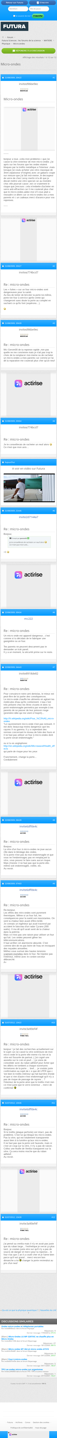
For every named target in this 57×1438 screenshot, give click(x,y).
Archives (18, 1422)
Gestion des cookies (41, 1422)
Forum (10, 37)
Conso (27, 1422)
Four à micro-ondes (17, 1359)
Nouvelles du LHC (48, 1310)
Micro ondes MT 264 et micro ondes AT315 (28, 1349)
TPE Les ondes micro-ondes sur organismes (22, 1369)
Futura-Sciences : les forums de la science (21, 40)
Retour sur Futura (14, 2)
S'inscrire (43, 2)
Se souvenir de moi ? (23, 16)
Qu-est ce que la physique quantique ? (20, 1310)
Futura (10, 1422)
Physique (6, 43)
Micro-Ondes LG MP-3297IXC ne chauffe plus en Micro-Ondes (27, 1337)
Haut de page (40, 1427)
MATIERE (48, 40)
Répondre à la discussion (28, 50)
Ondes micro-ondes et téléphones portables (22, 1326)
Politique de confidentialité (22, 1427)
